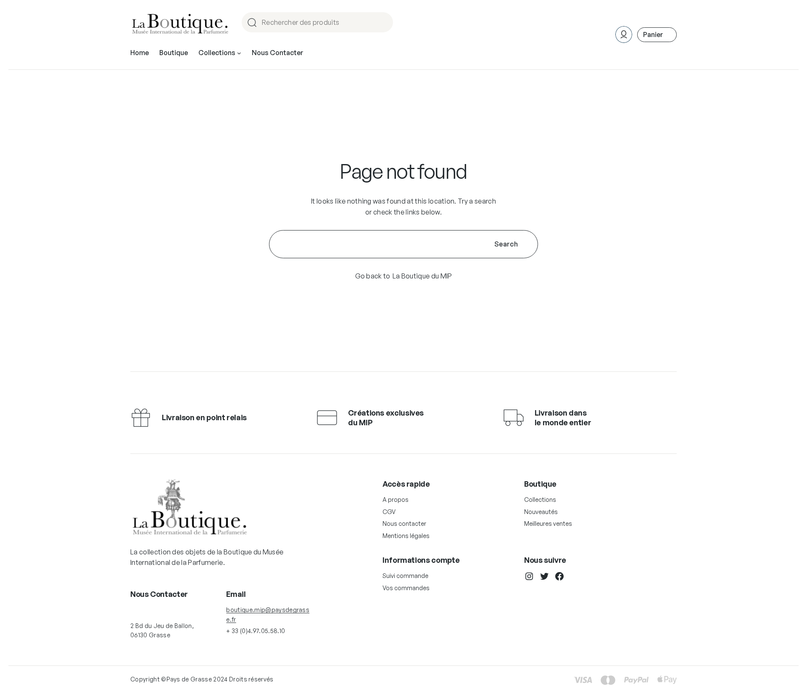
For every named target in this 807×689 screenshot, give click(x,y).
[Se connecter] (322, 53)
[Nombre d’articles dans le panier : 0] (657, 34)
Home (139, 52)
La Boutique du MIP (422, 276)
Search (506, 244)
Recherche (383, 23)
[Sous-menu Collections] (239, 53)
